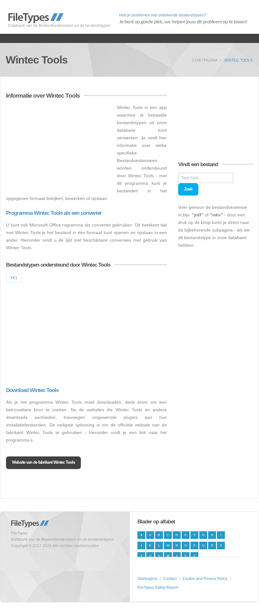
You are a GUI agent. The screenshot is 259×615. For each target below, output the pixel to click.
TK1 (13, 278)
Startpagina (205, 60)
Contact (170, 578)
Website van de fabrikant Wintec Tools (43, 462)
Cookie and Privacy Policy (205, 578)
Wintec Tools (238, 60)
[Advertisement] (59, 148)
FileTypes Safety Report (157, 587)
